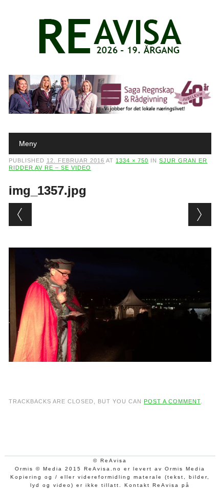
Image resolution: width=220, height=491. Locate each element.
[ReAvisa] (110, 54)
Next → (199, 214)
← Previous (20, 214)
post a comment (172, 401)
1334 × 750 (132, 160)
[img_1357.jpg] (110, 371)
